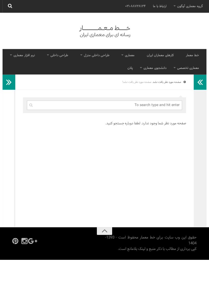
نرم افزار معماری (24, 55)
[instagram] (24, 241)
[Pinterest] (15, 241)
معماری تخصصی (188, 68)
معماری (130, 55)
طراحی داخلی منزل (96, 55)
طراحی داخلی (59, 55)
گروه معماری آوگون (190, 6)
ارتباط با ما (159, 6)
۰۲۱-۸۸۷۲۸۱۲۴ (135, 6)
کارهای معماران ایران (160, 55)
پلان (130, 68)
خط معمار (192, 55)
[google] (33, 241)
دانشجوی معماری (154, 68)
